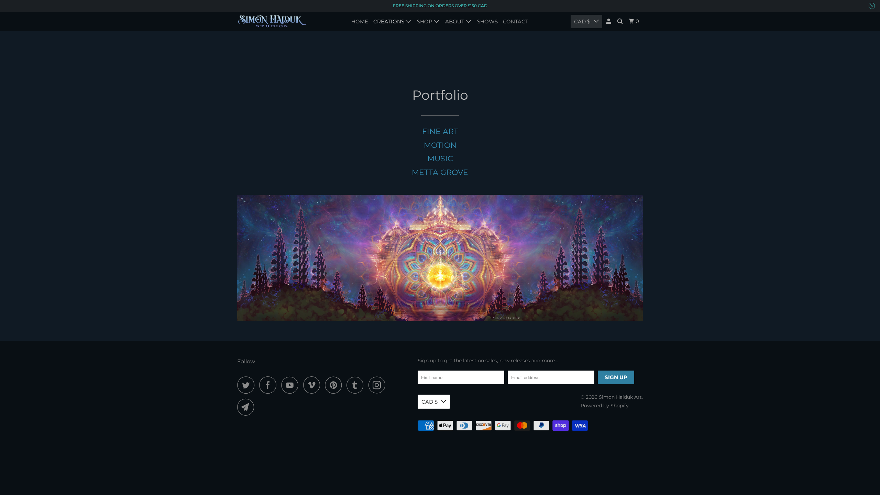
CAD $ (429, 401)
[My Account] (609, 21)
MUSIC (440, 158)
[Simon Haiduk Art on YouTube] (291, 385)
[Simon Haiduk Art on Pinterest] (335, 385)
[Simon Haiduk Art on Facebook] (269, 385)
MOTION (440, 145)
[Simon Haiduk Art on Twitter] (247, 385)
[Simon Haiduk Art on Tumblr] (356, 385)
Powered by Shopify (605, 406)
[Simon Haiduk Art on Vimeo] (313, 385)
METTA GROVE (440, 172)
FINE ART (440, 131)
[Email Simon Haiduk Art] (247, 407)
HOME (359, 21)
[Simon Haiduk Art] (272, 21)
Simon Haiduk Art (620, 397)
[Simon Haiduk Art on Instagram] (378, 385)
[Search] (620, 21)
